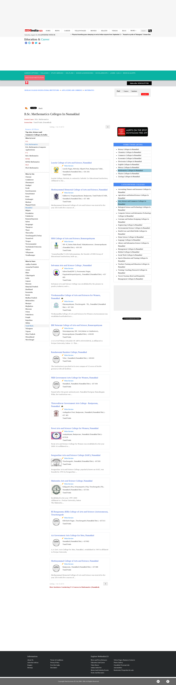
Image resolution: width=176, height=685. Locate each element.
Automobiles (118, 668)
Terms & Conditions (56, 660)
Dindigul (28, 185)
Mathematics (89, 90)
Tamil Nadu (29, 326)
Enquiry (29, 665)
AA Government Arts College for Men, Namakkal (72, 535)
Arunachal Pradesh (32, 267)
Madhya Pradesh (31, 298)
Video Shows (95, 665)
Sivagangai (29, 224)
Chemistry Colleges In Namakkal (129, 152)
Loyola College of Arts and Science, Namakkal (71, 162)
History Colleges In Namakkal (128, 167)
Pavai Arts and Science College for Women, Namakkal (74, 428)
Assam (27, 270)
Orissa (27, 312)
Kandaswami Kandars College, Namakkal (69, 352)
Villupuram (29, 252)
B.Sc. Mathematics (31, 144)
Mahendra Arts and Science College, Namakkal (71, 481)
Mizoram (28, 309)
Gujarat (28, 281)
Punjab (27, 317)
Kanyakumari (30, 194)
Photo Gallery (118, 662)
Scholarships (101, 73)
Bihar (27, 273)
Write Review (68, 166)
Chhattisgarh (30, 275)
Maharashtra (29, 301)
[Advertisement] (88, 14)
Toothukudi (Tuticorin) (33, 247)
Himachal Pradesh (31, 287)
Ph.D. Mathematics (31, 168)
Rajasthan (28, 320)
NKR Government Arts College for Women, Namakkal (74, 377)
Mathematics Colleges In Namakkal (130, 170)
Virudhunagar (30, 255)
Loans (112, 73)
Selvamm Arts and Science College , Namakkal (71, 265)
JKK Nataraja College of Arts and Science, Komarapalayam (76, 325)
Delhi (27, 278)
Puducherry (29, 315)
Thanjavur (29, 227)
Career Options (31, 73)
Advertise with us (48, 35)
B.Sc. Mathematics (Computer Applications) (35, 148)
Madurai (28, 202)
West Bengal (29, 340)
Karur (27, 196)
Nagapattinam (30, 205)
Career (67, 31)
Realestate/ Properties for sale (124, 670)
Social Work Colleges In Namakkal (130, 255)
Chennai (28, 177)
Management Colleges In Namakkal (130, 249)
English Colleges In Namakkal (128, 164)
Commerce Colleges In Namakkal (129, 155)
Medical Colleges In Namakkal (128, 252)
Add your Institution (34, 78)
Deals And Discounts (97, 673)
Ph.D (27, 165)
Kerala (27, 295)
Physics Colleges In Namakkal (128, 173)
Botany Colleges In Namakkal (128, 149)
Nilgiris (28, 210)
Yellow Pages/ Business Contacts (124, 660)
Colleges (44, 73)
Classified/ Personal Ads (121, 665)
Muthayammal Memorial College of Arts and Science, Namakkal (79, 189)
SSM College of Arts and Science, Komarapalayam (73, 238)
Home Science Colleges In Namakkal (131, 237)
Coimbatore (29, 180)
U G (26, 141)
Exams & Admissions (84, 73)
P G (26, 153)
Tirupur (28, 241)
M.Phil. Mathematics (32, 162)
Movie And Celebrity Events (100, 670)
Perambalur (29, 213)
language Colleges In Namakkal (129, 240)
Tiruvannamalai (30, 244)
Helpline (70, 73)
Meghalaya (29, 306)
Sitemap (30, 668)
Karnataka (29, 292)
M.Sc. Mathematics (31, 156)
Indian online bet (96, 668)
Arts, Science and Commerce (72, 90)
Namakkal (28, 208)
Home (48, 31)
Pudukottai (29, 216)
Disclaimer (53, 668)
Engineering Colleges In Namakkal (130, 225)
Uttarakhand (29, 337)
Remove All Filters (32, 129)
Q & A (118, 73)
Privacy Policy (54, 662)
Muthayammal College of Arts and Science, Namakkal (74, 561)
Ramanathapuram (31, 219)
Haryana (28, 284)
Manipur (28, 303)
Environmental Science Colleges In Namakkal (134, 228)
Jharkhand (29, 289)
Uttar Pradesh (30, 334)
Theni (27, 230)
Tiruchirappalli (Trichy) (33, 236)
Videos (115, 31)
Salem (27, 222)
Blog (124, 31)
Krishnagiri (29, 199)
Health (104, 31)
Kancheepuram (30, 191)
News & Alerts (129, 73)
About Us (30, 660)
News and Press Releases (99, 660)
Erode (27, 188)
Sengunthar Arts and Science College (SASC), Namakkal (75, 455)
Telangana (29, 328)
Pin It (40, 108)
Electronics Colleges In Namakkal (130, 161)
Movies (93, 31)
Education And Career (98, 662)
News (57, 31)
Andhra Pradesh (31, 264)
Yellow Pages (80, 31)
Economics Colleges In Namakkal (129, 158)
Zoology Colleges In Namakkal (129, 177)
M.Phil (27, 159)
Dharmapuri (29, 182)
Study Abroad (57, 73)
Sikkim (27, 323)
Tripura (28, 331)
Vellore (28, 249)
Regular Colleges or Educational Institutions (42, 90)
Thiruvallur (29, 233)
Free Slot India (55, 665)
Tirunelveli (29, 238)
